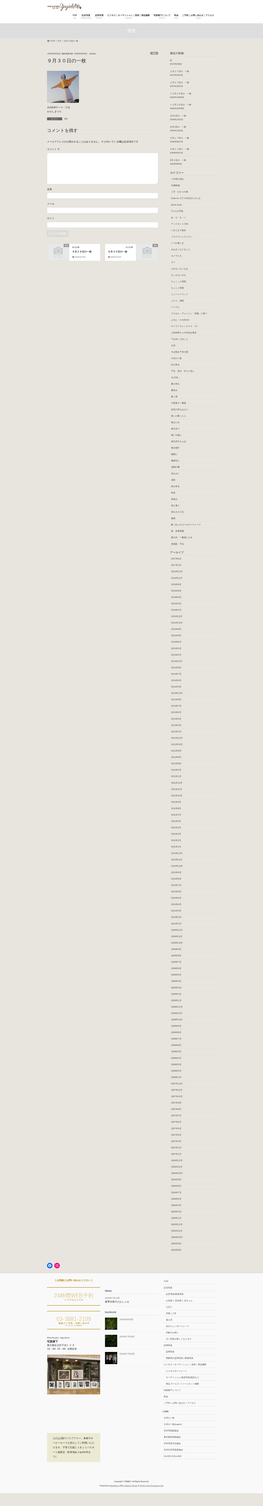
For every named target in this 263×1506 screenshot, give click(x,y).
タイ (173, 262)
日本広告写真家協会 (173, 1450)
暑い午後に (176, 435)
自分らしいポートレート (177, 1326)
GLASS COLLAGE (172, 1456)
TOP (166, 1281)
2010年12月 (177, 853)
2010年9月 (176, 872)
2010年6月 (176, 891)
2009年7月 (176, 962)
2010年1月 (176, 923)
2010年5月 (176, 898)
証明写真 (168, 1345)
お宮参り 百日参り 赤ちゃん (179, 1300)
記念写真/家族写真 (175, 1294)
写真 (67, 107)
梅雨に (174, 454)
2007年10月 (177, 1096)
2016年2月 (176, 610)
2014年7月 (176, 674)
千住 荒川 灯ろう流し (183, 371)
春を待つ (175, 428)
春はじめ (175, 422)
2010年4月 (176, 904)
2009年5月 (176, 974)
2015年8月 (176, 629)
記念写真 (168, 1287)
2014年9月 (176, 667)
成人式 (169, 1320)
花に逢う (175, 505)
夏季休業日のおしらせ (117, 1301)
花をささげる (177, 512)
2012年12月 (177, 738)
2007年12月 (177, 1083)
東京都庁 (175, 448)
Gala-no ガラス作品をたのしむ (186, 198)
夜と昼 (174, 396)
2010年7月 (176, 885)
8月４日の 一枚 (178, 160)
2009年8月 (176, 955)
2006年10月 (177, 1173)
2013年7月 (176, 706)
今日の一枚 (176, 358)
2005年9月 (176, 1243)
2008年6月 (176, 1045)
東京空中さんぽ (178, 441)
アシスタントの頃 (179, 224)
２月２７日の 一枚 (179, 71)
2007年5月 (176, 1128)
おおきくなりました (180, 249)
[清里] (58, 250)
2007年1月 (176, 1154)
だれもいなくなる (179, 268)
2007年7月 (176, 1115)
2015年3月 (176, 648)
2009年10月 (177, 943)
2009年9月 (176, 949)
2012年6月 (176, 763)
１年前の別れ (177, 179)
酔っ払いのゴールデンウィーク (186, 524)
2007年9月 (176, 1103)
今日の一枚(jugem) (173, 1424)
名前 (49, 189)
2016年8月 (176, 591)
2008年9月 (176, 1026)
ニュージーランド (179, 294)
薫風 (173, 518)
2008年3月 (176, 1064)
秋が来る (175, 486)
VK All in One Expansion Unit (151, 1486)
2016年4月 (176, 603)
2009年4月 (176, 981)
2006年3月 (176, 1205)
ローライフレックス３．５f (184, 326)
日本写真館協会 (171, 1430)
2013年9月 (176, 699)
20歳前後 (175, 185)
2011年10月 (176, 795)
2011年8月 (176, 808)
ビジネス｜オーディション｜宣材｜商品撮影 (185, 1364)
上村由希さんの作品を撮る (184, 332)
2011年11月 (176, 789)
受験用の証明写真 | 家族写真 (179, 1358)
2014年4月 (176, 680)
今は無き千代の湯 (179, 352)
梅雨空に (175, 460)
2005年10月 (177, 1237)
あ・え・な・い (178, 217)
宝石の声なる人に (179, 409)
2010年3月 (176, 910)
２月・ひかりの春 (179, 192)
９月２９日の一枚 (82, 251)
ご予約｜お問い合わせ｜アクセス (180, 1403)
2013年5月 (176, 712)
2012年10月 (177, 744)
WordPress (114, 1486)
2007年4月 (176, 1135)
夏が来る (175, 384)
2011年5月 (176, 821)
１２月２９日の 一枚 (180, 93)
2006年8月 (176, 1186)
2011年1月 (176, 846)
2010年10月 (177, 866)
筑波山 (174, 499)
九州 (173, 345)
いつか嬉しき (177, 243)
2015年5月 (176, 642)
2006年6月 (176, 1199)
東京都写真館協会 (172, 1437)
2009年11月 (176, 936)
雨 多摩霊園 (177, 531)
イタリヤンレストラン (181, 236)
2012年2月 (176, 770)
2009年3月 (176, 987)
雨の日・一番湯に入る (181, 537)
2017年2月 (176, 565)
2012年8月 (176, 757)
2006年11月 (176, 1167)
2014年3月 (176, 686)
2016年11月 (176, 578)
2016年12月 (177, 571)
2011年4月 (176, 827)
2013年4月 (176, 719)
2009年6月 (176, 968)
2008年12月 (177, 1007)
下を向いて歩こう (179, 339)
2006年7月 (176, 1192)
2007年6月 (176, 1122)
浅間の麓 (175, 467)
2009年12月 (177, 930)
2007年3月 (176, 1141)
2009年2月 (176, 994)
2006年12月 (177, 1160)
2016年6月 (176, 597)
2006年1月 (176, 1218)
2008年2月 (176, 1071)
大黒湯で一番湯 (178, 403)
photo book (176, 204)
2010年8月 (176, 879)
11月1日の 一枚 (178, 116)
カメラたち (176, 256)
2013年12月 (177, 693)
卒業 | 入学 (171, 1313)
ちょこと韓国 (177, 288)
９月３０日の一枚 (117, 251)
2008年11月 (176, 1013)
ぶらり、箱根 (177, 300)
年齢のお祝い (172, 1332)
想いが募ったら (178, 416)
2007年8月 (176, 1109)
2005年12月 (177, 1224)
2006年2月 (176, 1211)
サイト (50, 218)
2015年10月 (177, 622)
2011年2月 (176, 840)
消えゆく (175, 473)
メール (50, 204)
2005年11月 (176, 1231)
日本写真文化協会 (172, 1443)
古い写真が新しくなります (178, 1339)
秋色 (173, 492)
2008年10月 (177, 1019)
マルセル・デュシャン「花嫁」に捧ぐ (189, 313)
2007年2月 (176, 1147)
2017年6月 (176, 558)
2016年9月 (176, 584)
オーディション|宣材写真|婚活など (182, 1377)
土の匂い (175, 377)
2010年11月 (176, 859)
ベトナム (175, 307)
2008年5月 (176, 1051)
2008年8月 (176, 1032)
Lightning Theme (130, 1486)
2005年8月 (176, 1250)
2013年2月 (176, 731)
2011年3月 (176, 834)
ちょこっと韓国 (178, 281)
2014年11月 (176, 661)
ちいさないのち (178, 275)
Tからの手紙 (177, 211)
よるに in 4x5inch (180, 320)
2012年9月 (176, 751)
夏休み (174, 390)
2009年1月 (176, 1000)
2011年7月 (176, 815)
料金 (166, 1396)
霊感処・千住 (177, 544)
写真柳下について (172, 1390)
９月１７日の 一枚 (179, 138)
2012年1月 (176, 776)
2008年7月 (176, 1039)
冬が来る (175, 364)
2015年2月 (176, 655)
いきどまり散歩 (178, 230)
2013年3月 (176, 725)
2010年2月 (176, 917)
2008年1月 (176, 1077)
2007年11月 (176, 1090)
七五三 (169, 1307)
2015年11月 (176, 616)
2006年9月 (176, 1179)
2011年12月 (176, 783)
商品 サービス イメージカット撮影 (182, 1384)
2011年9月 (176, 802)
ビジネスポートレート (176, 1371)
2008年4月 (176, 1058)
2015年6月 (176, 635)
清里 (154, 53)
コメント (53, 149)
